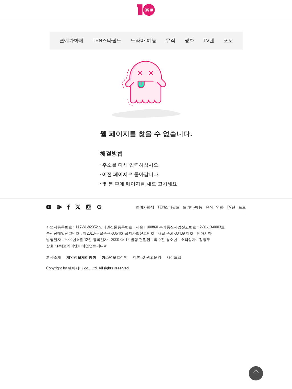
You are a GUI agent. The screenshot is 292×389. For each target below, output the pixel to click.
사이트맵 (174, 257)
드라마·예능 (144, 40)
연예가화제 (71, 40)
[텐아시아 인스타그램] (88, 206)
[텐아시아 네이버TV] (59, 206)
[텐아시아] (146, 10)
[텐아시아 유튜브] (48, 206)
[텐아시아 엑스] (77, 206)
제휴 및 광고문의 (147, 257)
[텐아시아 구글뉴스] (99, 206)
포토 (228, 40)
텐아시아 (75, 268)
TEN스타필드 (107, 40)
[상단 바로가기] (256, 373)
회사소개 (53, 257)
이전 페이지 (115, 174)
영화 (189, 40)
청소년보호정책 (114, 257)
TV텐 (208, 40)
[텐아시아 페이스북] (68, 206)
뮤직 (170, 40)
